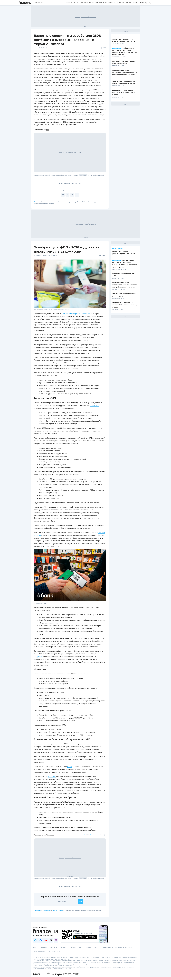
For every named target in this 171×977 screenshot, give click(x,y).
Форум (135, 2)
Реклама (97, 947)
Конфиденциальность (41, 951)
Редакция (43, 947)
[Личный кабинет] (146, 3)
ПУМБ (69, 766)
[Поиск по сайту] (150, 3)
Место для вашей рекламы (85, 17)
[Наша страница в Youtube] (45, 940)
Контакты (56, 951)
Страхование (110, 2)
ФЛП (86, 835)
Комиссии (94, 835)
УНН (47, 130)
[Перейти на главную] (25, 2)
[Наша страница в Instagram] (56, 940)
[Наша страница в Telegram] (35, 940)
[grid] (85, 563)
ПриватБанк (94, 405)
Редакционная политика (59, 947)
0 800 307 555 (39, 2)
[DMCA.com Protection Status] (36, 976)
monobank (52, 776)
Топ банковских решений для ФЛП (76, 314)
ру (143, 2)
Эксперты (87, 947)
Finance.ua (37, 202)
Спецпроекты (107, 947)
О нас (35, 947)
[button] (80, 901)
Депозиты (121, 2)
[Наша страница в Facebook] (40, 940)
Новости (69, 2)
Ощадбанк (38, 656)
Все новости (47, 202)
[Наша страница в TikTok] (50, 940)
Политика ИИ (76, 947)
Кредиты (84, 2)
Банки (128, 2)
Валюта (76, 2)
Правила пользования (123, 947)
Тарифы (102, 835)
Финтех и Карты (53, 255)
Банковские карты (96, 2)
